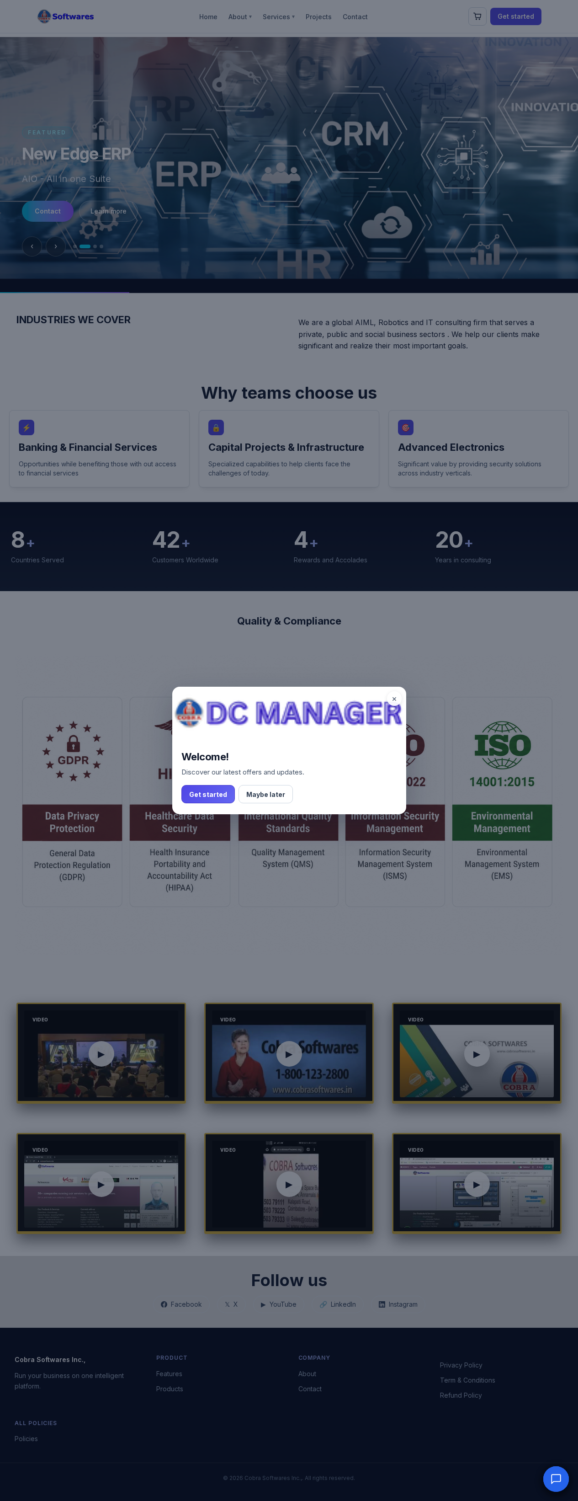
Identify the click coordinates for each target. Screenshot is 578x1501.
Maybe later (265, 794)
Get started (208, 794)
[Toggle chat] (556, 1479)
